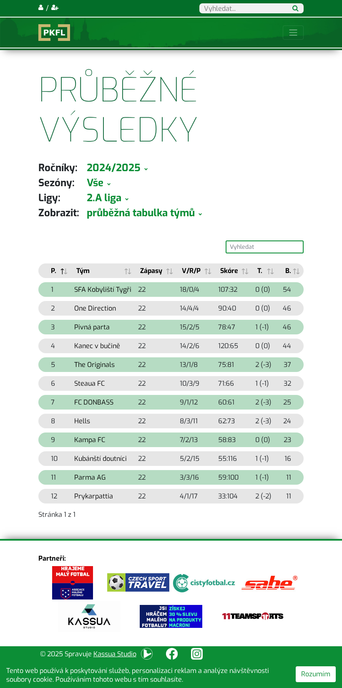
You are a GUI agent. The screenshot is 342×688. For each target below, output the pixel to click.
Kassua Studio (114, 654)
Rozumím (315, 674)
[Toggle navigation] (293, 32)
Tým (83, 270)
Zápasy (151, 270)
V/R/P (191, 270)
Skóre (229, 270)
